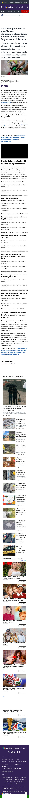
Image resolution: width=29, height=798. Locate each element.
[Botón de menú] (1, 7)
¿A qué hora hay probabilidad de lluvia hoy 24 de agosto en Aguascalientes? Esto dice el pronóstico (14, 409)
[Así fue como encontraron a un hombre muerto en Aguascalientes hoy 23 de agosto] (9, 449)
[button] (26, 793)
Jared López (10, 82)
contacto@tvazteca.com (20, 767)
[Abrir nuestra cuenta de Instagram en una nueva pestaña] (12, 752)
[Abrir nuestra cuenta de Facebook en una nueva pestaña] (17, 752)
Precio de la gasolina (8, 363)
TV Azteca (11, 2)
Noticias (3, 11)
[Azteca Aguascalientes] (14, 7)
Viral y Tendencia (18, 11)
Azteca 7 (25, 2)
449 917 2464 (18, 768)
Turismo (9, 11)
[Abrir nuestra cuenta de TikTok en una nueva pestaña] (14, 752)
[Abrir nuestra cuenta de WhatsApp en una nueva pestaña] (20, 752)
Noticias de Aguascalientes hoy (12, 15)
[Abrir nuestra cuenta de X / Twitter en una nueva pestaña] (9, 752)
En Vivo (25, 11)
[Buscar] (27, 6)
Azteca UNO (18, 2)
